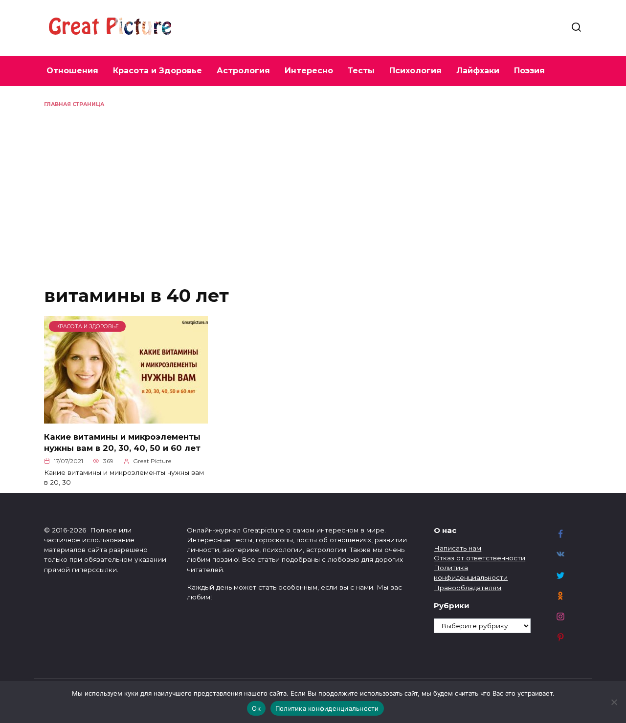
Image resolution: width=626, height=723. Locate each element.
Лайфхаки (477, 70)
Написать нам (457, 548)
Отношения (72, 70)
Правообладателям (467, 588)
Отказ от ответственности (479, 558)
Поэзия (529, 70)
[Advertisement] (313, 181)
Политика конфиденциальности (327, 708)
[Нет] (614, 702)
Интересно (309, 70)
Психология (415, 70)
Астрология (243, 70)
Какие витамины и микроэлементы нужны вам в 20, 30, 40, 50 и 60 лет (122, 441)
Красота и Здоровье (157, 70)
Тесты (361, 70)
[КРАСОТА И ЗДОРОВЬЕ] (126, 418)
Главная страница (74, 104)
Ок (256, 708)
